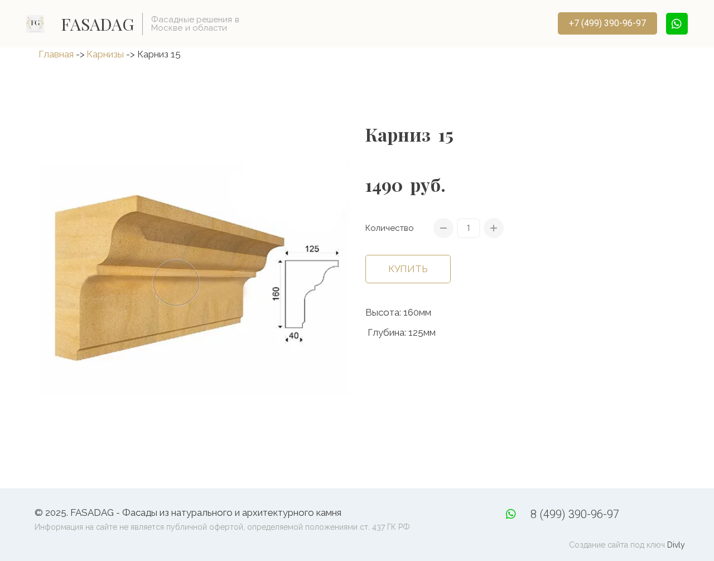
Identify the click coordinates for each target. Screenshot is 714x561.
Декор (260, 23)
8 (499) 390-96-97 (574, 514)
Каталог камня (193, 23)
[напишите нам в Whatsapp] (677, 24)
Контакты (491, 23)
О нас (432, 23)
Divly (676, 544)
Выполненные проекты (350, 23)
